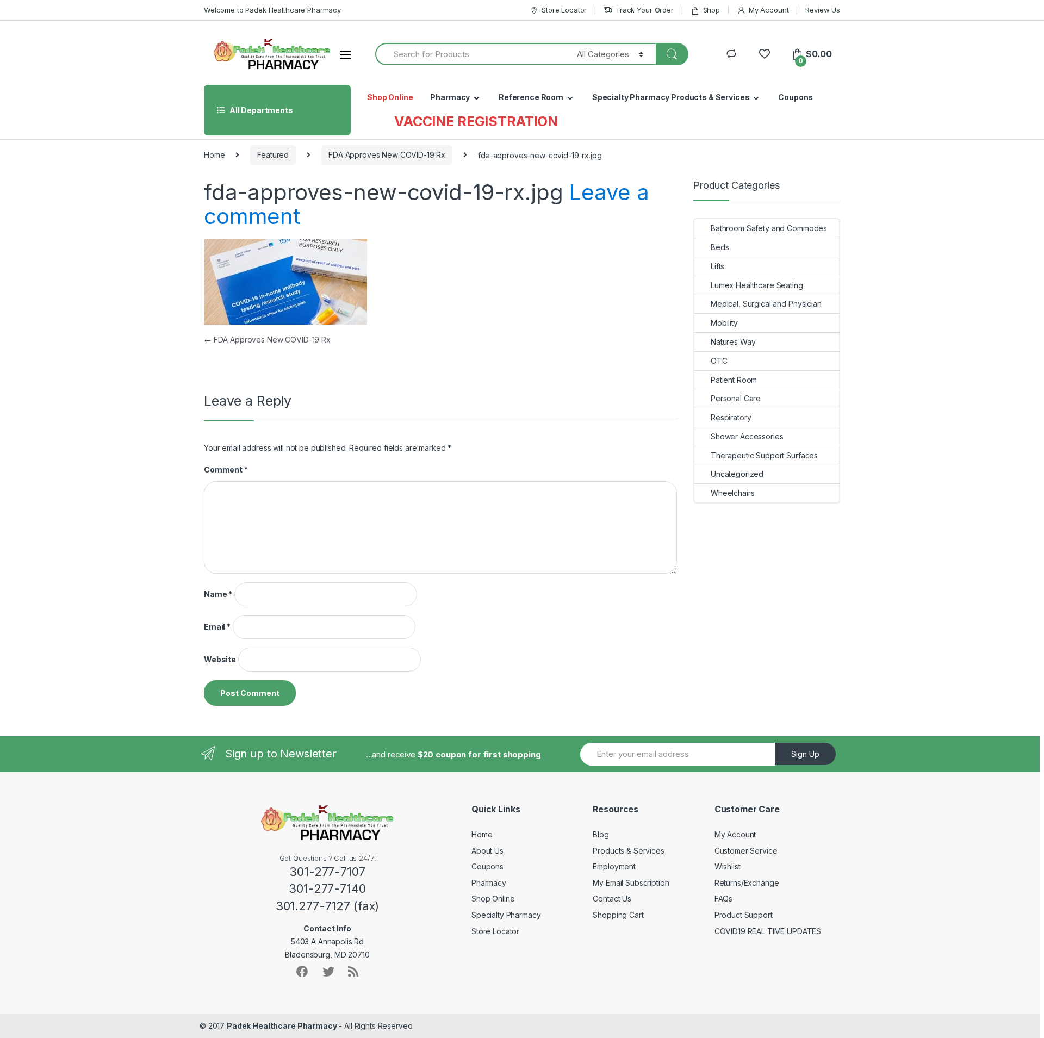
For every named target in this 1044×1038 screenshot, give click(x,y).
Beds (720, 247)
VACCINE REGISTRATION (476, 121)
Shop (711, 9)
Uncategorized (737, 473)
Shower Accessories (747, 436)
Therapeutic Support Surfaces (764, 455)
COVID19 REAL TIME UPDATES (768, 931)
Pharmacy (450, 97)
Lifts (717, 266)
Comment (226, 469)
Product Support (743, 914)
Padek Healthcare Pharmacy (282, 1025)
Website (220, 659)
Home (214, 154)
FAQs (723, 898)
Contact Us (612, 898)
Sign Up (805, 754)
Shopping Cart (618, 914)
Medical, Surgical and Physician (766, 303)
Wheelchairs (732, 493)
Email (217, 626)
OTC (719, 360)
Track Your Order (645, 9)
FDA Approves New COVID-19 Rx (386, 154)
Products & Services (628, 850)
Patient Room (734, 379)
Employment (614, 866)
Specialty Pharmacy (505, 914)
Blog (600, 834)
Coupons (795, 97)
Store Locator (564, 9)
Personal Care (736, 398)
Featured (273, 154)
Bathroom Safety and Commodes (769, 228)
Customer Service (746, 850)
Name (218, 594)
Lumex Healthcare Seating (757, 285)
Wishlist (727, 866)
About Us (487, 850)
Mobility (724, 322)
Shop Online (390, 97)
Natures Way (733, 341)
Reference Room (531, 97)
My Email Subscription (631, 882)
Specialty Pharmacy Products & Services (671, 97)
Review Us (822, 9)
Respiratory (731, 417)
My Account (768, 9)
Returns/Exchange (746, 882)
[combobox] (469, 54)
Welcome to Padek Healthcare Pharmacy (272, 9)
